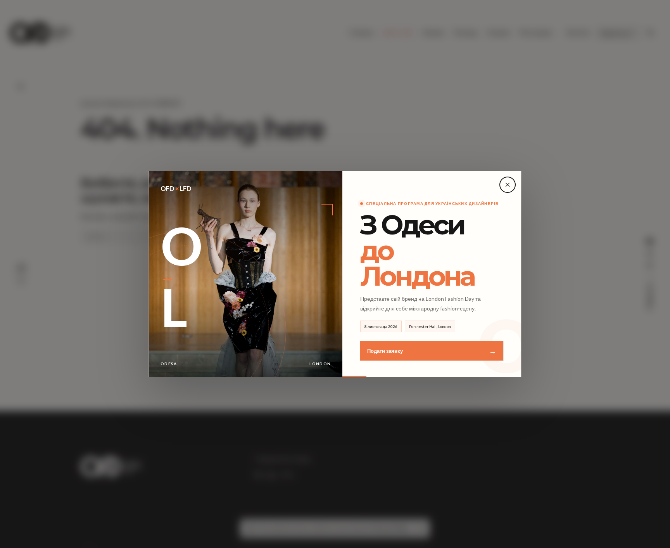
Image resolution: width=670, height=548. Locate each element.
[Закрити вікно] (507, 185)
